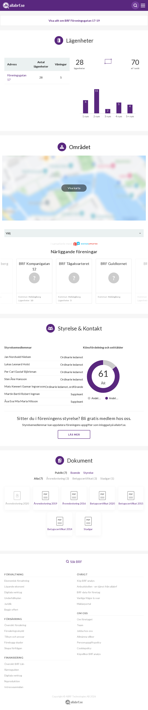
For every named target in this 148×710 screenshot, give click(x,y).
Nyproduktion (12, 681)
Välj (8, 233)
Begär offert (11, 609)
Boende (75, 472)
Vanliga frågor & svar (88, 598)
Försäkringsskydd (14, 630)
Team (80, 625)
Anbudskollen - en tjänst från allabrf (97, 586)
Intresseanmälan (13, 687)
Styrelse (88, 472)
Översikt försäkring (15, 625)
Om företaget (85, 619)
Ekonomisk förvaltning (16, 580)
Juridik (8, 603)
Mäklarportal (84, 603)
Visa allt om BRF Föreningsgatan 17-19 (74, 20)
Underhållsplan (12, 598)
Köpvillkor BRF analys (89, 653)
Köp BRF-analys (86, 580)
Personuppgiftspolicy (89, 642)
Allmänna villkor (85, 636)
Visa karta (74, 188)
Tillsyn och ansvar (14, 636)
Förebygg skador (13, 642)
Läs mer (74, 434)
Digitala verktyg (13, 592)
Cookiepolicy (84, 648)
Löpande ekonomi (14, 586)
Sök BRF (76, 562)
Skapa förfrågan (13, 648)
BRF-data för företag (88, 592)
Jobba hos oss (85, 630)
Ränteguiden (11, 669)
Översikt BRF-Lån (14, 663)
